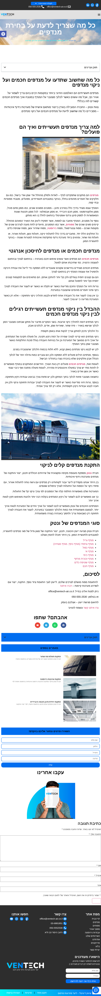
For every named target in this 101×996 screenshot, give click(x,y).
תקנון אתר (42, 993)
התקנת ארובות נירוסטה (50, 679)
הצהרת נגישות (13, 993)
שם (99, 865)
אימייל (97, 875)
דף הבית (72, 41)
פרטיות (28, 993)
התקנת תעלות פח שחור (50, 657)
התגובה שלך (95, 834)
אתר (99, 885)
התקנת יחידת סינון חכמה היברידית (45, 702)
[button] (3, 34)
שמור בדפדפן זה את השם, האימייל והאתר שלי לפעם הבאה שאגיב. (71, 895)
